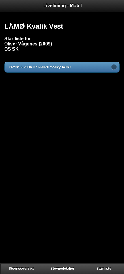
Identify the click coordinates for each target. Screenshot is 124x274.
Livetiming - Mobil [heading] (62, 5)
